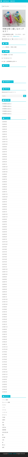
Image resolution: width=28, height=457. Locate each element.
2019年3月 (4, 321)
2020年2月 (4, 294)
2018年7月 (4, 334)
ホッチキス (15, 39)
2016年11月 (4, 374)
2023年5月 (4, 206)
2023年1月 (4, 211)
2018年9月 (4, 329)
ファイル (4, 409)
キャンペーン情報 (6, 402)
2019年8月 (4, 309)
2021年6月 (4, 254)
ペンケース (4, 412)
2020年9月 (4, 276)
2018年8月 (4, 331)
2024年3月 (4, 186)
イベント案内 (5, 399)
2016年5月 (4, 386)
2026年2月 (4, 134)
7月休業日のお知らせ (6, 106)
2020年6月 (4, 284)
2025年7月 (4, 151)
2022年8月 (4, 221)
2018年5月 (4, 336)
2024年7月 (4, 179)
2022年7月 (4, 224)
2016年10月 (4, 376)
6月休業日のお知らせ (6, 108)
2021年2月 (4, 264)
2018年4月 (4, 339)
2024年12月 (4, 166)
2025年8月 (4, 149)
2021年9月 (4, 246)
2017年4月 (4, 364)
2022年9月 (4, 219)
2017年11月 (4, 346)
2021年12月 (4, 241)
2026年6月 (4, 124)
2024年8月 (4, 176)
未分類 (3, 437)
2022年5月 (4, 229)
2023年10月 (4, 196)
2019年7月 (4, 311)
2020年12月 (4, 269)
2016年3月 (4, 391)
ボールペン (4, 414)
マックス (20, 39)
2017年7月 (4, 356)
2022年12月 (4, 214)
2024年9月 (4, 174)
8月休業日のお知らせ (6, 103)
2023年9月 (4, 199)
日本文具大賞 (5, 432)
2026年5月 (4, 126)
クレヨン (4, 404)
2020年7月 (4, 281)
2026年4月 (4, 129)
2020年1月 (4, 296)
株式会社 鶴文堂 (12, 453)
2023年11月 (4, 194)
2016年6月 (4, 384)
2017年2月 (4, 369)
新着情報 (5, 39)
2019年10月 (4, 304)
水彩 (3, 440)
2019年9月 (4, 306)
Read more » (16, 36)
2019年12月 (4, 299)
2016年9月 (4, 379)
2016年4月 (4, 389)
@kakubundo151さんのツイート (9, 92)
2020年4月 (4, 289)
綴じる (9, 39)
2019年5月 (4, 316)
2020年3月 (4, 291)
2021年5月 (4, 256)
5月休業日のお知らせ (6, 111)
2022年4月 (4, 231)
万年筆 (3, 417)
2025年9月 (4, 146)
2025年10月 (4, 144)
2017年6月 (4, 359)
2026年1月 (4, 136)
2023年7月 (4, 201)
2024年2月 (4, 189)
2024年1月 (4, 191)
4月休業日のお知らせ (6, 113)
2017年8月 (4, 354)
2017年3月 (4, 366)
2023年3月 (4, 209)
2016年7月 (4, 381)
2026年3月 (4, 131)
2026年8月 (4, 121)
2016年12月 (4, 371)
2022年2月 (4, 236)
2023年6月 (4, 204)
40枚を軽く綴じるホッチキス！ (13, 29)
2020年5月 (4, 286)
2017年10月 (4, 349)
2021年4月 (4, 259)
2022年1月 (4, 239)
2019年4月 (4, 319)
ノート (3, 407)
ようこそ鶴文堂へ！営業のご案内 (9, 47)
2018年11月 (4, 326)
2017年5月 (4, 361)
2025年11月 (4, 141)
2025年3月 (4, 159)
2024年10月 (4, 171)
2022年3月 (4, 234)
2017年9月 (4, 351)
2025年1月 (4, 164)
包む (3, 422)
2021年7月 (4, 251)
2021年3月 (4, 261)
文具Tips (4, 427)
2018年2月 (4, 341)
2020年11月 (4, 271)
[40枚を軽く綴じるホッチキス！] (14, 19)
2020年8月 (4, 279)
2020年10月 (4, 274)
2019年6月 (4, 314)
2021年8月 (4, 249)
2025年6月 (4, 154)
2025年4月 (4, 156)
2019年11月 (4, 301)
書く (3, 434)
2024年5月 (4, 184)
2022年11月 (4, 216)
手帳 (3, 424)
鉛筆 (3, 447)
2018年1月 (4, 344)
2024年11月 (4, 169)
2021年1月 (4, 266)
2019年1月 (4, 324)
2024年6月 (4, 181)
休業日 (3, 419)
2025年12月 (4, 139)
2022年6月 (4, 226)
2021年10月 (4, 244)
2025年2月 (4, 161)
